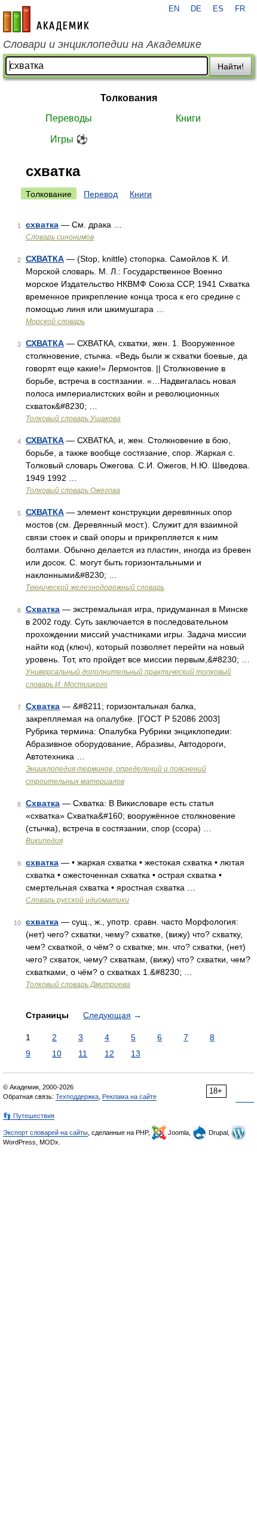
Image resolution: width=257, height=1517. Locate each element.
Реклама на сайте (129, 1096)
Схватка (43, 609)
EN (174, 9)
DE (196, 9)
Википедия (44, 841)
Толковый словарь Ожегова (73, 490)
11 (82, 1053)
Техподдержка (77, 1096)
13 (135, 1053)
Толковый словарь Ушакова (73, 418)
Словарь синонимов (60, 237)
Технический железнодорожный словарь (95, 587)
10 (57, 1053)
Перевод (101, 194)
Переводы (68, 118)
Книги (188, 118)
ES (218, 9)
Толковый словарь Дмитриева (78, 984)
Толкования (128, 98)
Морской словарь (55, 321)
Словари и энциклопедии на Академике (102, 44)
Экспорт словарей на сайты (45, 1132)
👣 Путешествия (28, 1115)
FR (240, 9)
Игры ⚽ (69, 139)
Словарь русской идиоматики (77, 900)
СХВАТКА (45, 259)
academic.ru (46, 19)
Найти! (231, 66)
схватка (42, 224)
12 (109, 1053)
